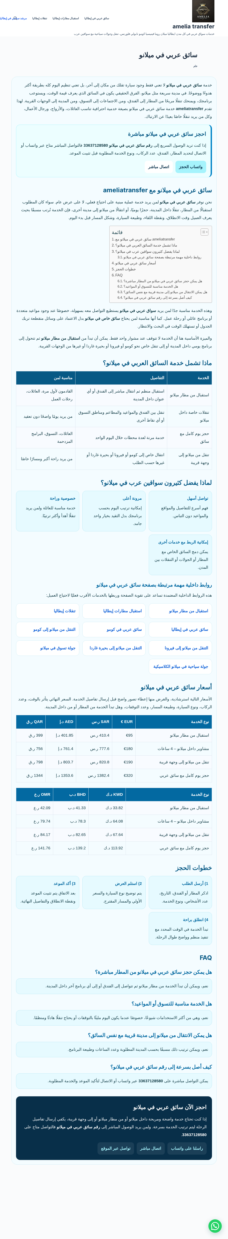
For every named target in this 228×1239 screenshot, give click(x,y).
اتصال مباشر (158, 167)
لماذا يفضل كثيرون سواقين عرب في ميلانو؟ (147, 251)
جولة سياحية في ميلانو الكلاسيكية (180, 666)
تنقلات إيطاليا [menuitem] (39, 18)
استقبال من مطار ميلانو (188, 611)
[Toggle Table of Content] (202, 232)
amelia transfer (193, 26)
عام (195, 66)
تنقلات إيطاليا (64, 611)
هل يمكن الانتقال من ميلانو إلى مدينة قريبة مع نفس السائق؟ (165, 292)
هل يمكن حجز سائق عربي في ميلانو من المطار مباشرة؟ (163, 281)
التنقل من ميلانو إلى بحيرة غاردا (116, 648)
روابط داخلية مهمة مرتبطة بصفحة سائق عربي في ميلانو (162, 257)
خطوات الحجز (125, 269)
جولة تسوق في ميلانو (57, 648)
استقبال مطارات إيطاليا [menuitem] (66, 18)
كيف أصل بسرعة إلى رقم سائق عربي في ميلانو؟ (158, 297)
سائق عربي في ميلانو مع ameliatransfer (145, 239)
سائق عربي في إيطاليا (189, 629)
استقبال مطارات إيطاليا (122, 611)
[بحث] (15, 18)
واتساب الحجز (191, 167)
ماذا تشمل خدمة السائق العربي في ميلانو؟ (146, 245)
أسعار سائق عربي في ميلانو (135, 263)
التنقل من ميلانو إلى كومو (54, 629)
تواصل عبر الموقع (115, 1148)
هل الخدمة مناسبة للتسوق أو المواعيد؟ (151, 286)
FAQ (118, 275)
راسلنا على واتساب (187, 1148)
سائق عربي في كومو (124, 629)
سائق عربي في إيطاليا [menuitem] (96, 18)
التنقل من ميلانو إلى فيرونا (186, 648)
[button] (215, 1226)
